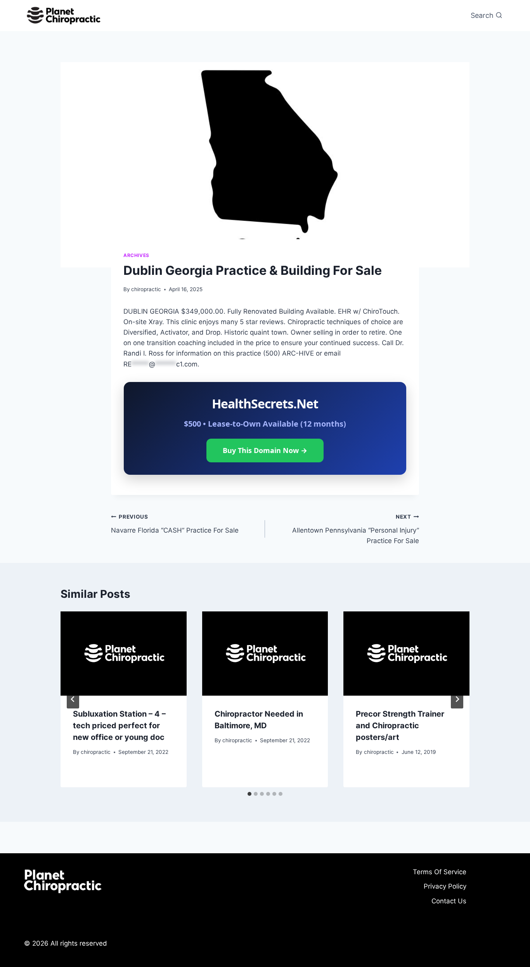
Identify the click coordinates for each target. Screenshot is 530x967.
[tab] (249, 794)
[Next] (457, 699)
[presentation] (124, 653)
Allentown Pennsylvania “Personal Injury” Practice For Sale (355, 529)
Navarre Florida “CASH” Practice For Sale (175, 524)
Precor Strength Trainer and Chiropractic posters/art (400, 725)
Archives (136, 255)
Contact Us (448, 901)
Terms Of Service (439, 872)
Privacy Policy (445, 886)
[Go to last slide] (73, 699)
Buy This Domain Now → (265, 450)
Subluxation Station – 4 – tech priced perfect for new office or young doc (119, 725)
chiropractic (146, 289)
